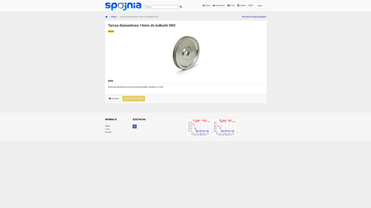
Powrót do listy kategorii (255, 17)
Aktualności (220, 5)
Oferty (114, 17)
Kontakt (242, 5)
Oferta (207, 5)
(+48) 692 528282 (135, 98)
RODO (251, 5)
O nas (232, 5)
